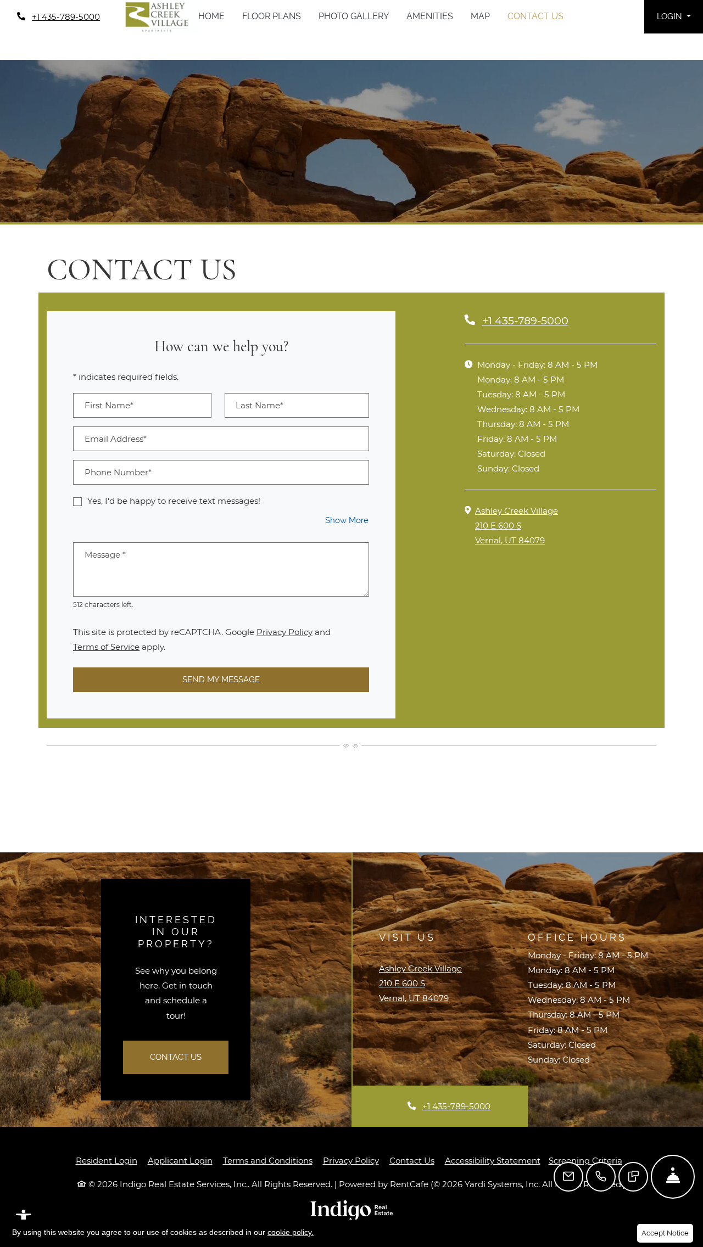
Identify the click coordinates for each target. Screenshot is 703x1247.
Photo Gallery (354, 16)
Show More (347, 520)
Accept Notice (665, 1233)
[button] (673, 16)
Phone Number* (118, 472)
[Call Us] (601, 1177)
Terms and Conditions (268, 1160)
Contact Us (535, 16)
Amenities (429, 16)
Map (480, 16)
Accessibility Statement (492, 1160)
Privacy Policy (284, 631)
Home (211, 16)
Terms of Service (106, 646)
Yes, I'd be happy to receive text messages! (173, 501)
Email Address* (116, 439)
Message (105, 554)
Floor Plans (271, 16)
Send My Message (221, 679)
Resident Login (106, 1160)
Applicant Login (180, 1160)
